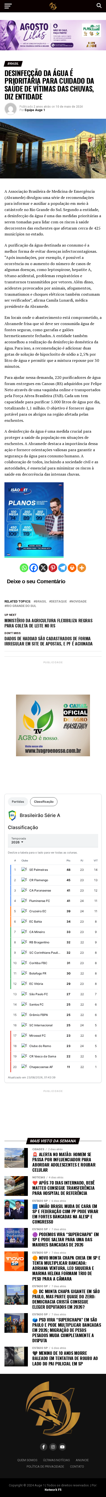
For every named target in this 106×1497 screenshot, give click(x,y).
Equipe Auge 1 (35, 110)
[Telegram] (62, 568)
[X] (43, 568)
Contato (77, 1466)
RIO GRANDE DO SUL (21, 606)
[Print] (72, 568)
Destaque (59, 601)
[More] (81, 568)
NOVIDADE (79, 601)
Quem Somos (27, 1460)
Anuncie (82, 1460)
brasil (41, 601)
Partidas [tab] (18, 801)
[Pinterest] (53, 568)
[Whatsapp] (24, 568)
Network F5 (53, 1490)
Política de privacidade (45, 1466)
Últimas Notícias (56, 1460)
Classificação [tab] (43, 801)
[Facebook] (33, 568)
